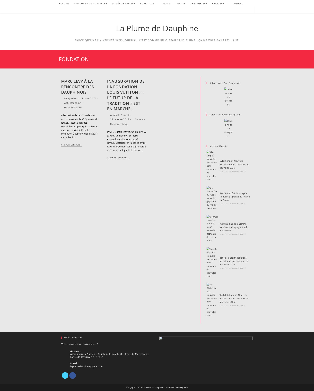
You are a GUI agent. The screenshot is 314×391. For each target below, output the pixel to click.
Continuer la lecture (71, 145)
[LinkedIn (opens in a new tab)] (240, 10)
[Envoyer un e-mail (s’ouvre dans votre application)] (244, 10)
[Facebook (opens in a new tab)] (235, 10)
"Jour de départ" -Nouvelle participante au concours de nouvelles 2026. (233, 261)
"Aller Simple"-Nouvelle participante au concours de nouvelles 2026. (233, 164)
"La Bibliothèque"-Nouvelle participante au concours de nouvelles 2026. (233, 298)
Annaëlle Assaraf (119, 115)
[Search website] (251, 10)
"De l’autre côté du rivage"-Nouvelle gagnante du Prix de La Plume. (234, 197)
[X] (65, 375)
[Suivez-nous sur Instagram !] (228, 128)
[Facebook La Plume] (228, 97)
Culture (139, 119)
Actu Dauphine (72, 102)
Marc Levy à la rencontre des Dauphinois (77, 86)
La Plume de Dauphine (157, 28)
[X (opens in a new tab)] (231, 10)
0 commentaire (72, 107)
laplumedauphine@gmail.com (86, 366)
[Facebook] (72, 375)
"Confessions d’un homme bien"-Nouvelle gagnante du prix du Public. (233, 227)
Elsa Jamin (70, 98)
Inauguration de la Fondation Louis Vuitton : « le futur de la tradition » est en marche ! (126, 94)
